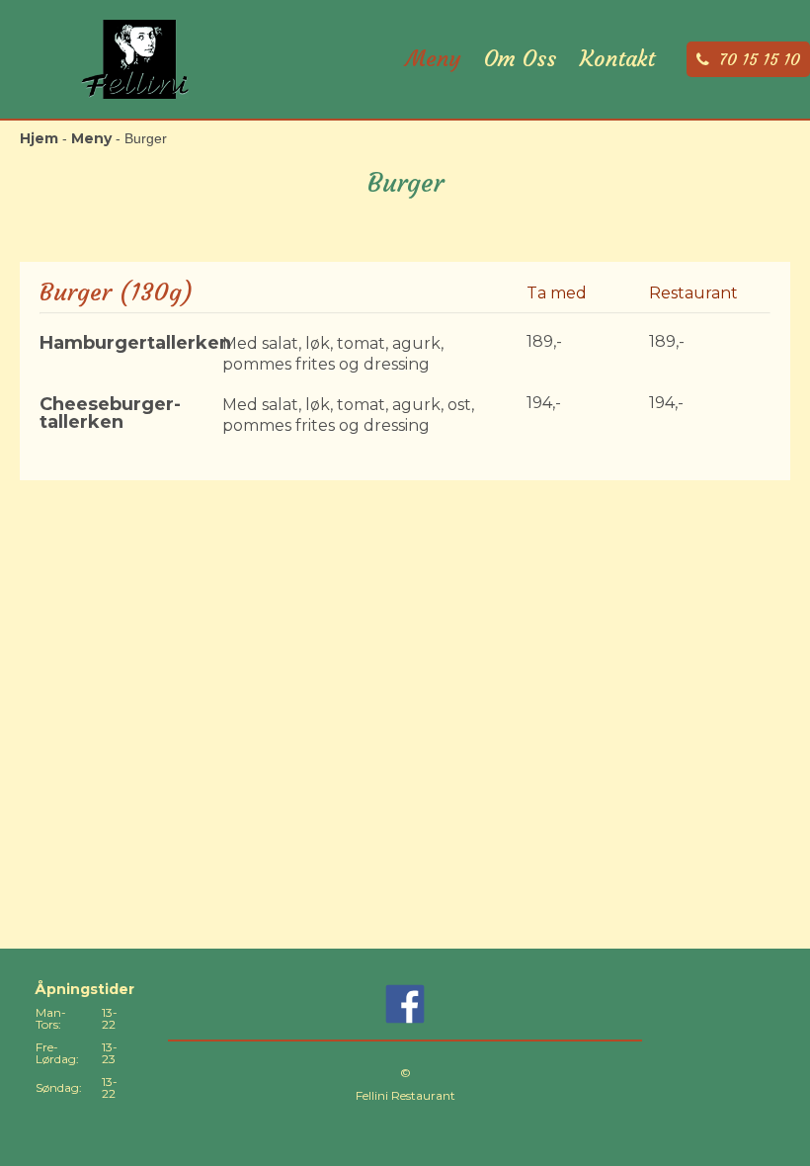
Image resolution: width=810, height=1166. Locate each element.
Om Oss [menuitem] (520, 59)
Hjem (39, 138)
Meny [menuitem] (433, 59)
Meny (91, 138)
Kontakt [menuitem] (617, 59)
